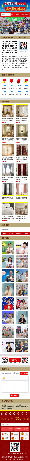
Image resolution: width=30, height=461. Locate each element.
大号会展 (3, 419)
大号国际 (10, 419)
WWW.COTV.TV (14, 456)
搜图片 (4, 233)
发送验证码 (24, 373)
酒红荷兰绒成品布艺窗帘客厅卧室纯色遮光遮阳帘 (21, 179)
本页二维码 (23, 45)
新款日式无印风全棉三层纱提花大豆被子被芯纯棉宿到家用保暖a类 (21, 218)
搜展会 (26, 233)
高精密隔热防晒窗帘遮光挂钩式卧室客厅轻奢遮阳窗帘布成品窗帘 (21, 198)
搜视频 (11, 233)
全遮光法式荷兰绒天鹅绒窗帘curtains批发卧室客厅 (7, 198)
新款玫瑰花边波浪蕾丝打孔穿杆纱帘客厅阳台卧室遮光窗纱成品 (21, 139)
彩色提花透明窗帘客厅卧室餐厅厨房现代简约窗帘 (21, 120)
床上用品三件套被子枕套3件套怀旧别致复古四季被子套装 (8, 218)
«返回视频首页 (23, 37)
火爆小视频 (26, 419)
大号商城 (18, 419)
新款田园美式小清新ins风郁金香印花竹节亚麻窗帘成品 (8, 139)
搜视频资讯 (19, 233)
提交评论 (14, 395)
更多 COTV (15, 417)
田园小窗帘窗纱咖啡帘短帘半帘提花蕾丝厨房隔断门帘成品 (7, 120)
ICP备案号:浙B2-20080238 (17, 459)
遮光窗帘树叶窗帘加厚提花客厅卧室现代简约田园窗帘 (21, 159)
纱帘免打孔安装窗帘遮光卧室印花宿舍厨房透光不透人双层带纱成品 (7, 159)
